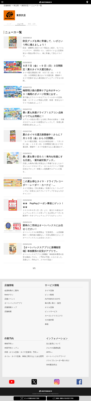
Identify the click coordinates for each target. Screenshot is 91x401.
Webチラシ (8, 295)
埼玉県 (16, 5)
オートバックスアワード (56, 356)
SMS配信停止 (51, 365)
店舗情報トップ (10, 307)
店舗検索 (7, 5)
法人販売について (53, 344)
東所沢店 (25, 5)
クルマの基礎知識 (53, 348)
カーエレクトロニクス (54, 316)
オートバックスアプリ (13, 303)
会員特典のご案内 (11, 290)
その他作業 (49, 320)
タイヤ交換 (49, 290)
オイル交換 (49, 307)
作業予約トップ (10, 348)
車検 (46, 324)
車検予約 (8, 344)
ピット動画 (49, 295)
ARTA (48, 352)
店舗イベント (9, 299)
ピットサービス (51, 311)
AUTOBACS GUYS (52, 299)
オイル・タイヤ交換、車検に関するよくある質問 (24, 356)
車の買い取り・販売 (53, 303)
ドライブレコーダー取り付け (57, 360)
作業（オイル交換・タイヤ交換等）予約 (20, 352)
